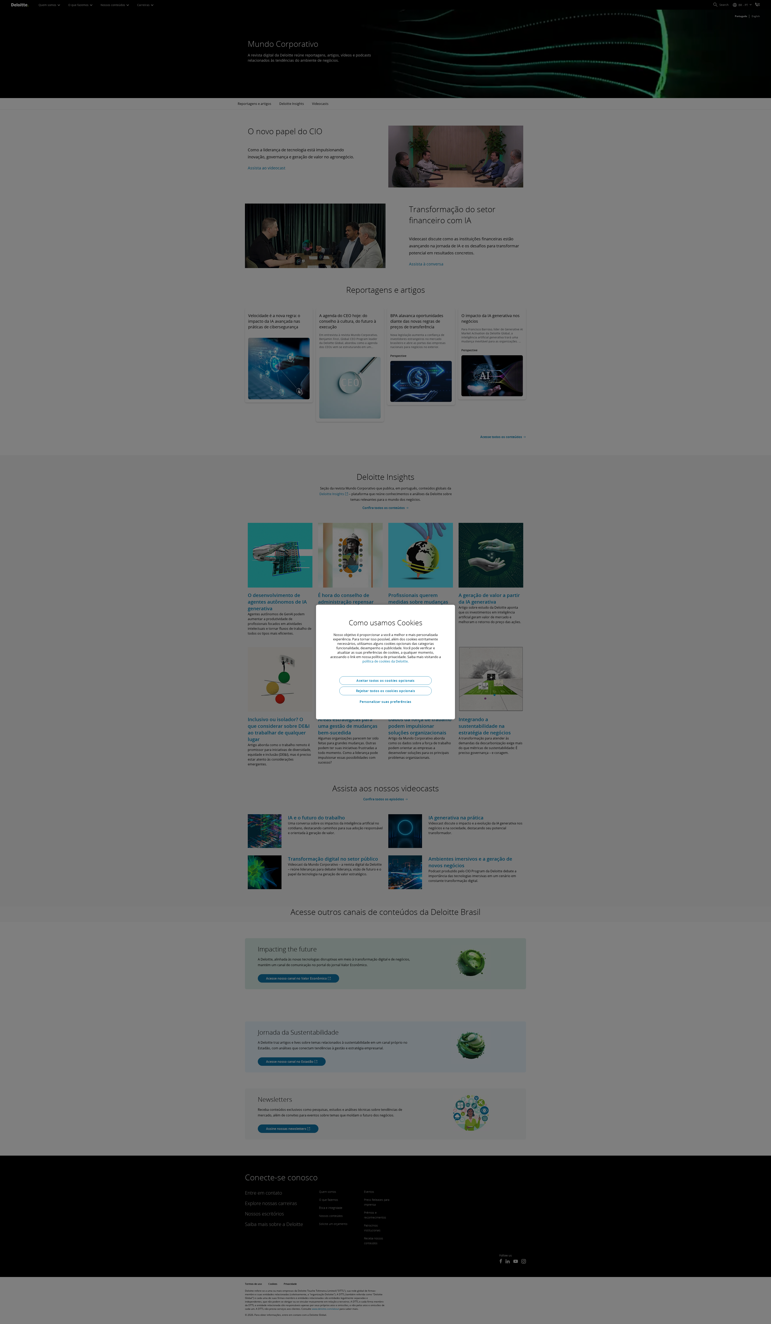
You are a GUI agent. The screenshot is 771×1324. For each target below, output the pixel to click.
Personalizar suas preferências (385, 701)
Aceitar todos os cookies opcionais (385, 680)
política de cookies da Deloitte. (385, 661)
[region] (385, 662)
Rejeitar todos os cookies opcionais (385, 691)
